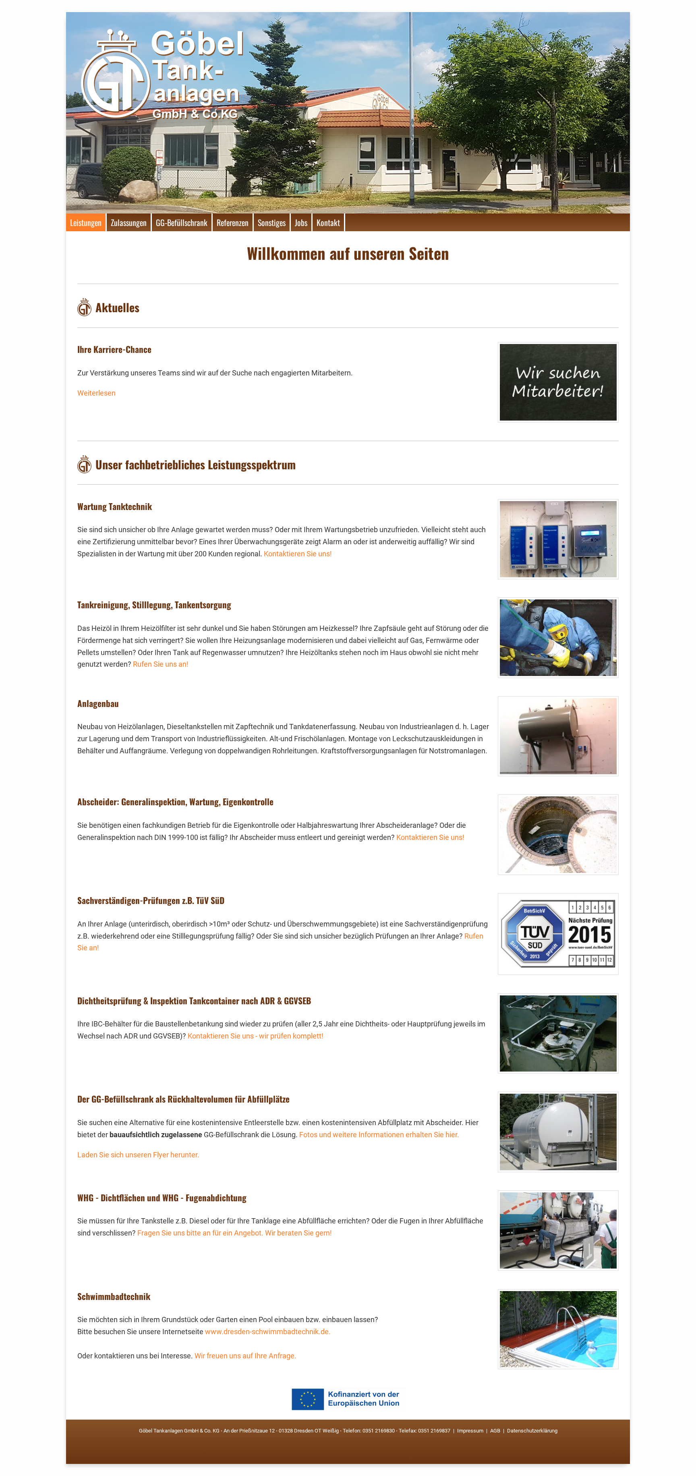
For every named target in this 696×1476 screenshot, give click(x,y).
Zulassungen (129, 222)
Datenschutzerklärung (531, 1431)
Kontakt (328, 222)
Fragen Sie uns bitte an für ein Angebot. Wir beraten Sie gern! (234, 1233)
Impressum (470, 1431)
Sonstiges (272, 222)
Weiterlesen (96, 393)
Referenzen (233, 222)
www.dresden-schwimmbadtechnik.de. (268, 1332)
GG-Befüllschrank (181, 222)
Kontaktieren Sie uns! (298, 554)
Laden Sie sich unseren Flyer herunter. (138, 1155)
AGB (495, 1431)
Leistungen (86, 222)
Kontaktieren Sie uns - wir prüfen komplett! (255, 1036)
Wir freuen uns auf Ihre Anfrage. (245, 1356)
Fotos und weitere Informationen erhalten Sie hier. (379, 1135)
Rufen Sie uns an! (160, 664)
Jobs (301, 222)
